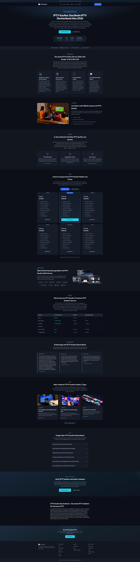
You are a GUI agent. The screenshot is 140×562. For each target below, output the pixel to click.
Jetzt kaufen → (48, 219)
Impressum (90, 546)
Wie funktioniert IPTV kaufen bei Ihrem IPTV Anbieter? (64, 448)
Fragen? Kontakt (76, 490)
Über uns (72, 4)
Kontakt (79, 4)
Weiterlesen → (41, 417)
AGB (89, 550)
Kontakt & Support (77, 550)
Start (61, 4)
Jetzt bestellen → (70, 536)
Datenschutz (90, 548)
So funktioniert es (76, 31)
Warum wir (61, 551)
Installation (76, 546)
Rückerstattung (91, 551)
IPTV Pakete (61, 548)
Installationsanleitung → (92, 163)
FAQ (76, 4)
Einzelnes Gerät (65, 189)
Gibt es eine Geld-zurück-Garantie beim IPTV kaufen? (64, 465)
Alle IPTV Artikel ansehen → (70, 423)
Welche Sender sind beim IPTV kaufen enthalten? (63, 452)
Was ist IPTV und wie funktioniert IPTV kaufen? (62, 444)
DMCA (89, 553)
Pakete (67, 4)
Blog (64, 4)
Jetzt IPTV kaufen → (64, 31)
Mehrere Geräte (75, 189)
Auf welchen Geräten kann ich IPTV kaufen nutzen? (63, 457)
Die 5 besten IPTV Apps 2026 (89, 409)
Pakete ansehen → (47, 163)
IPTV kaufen (97, 4)
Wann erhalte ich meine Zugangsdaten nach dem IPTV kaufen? (66, 461)
